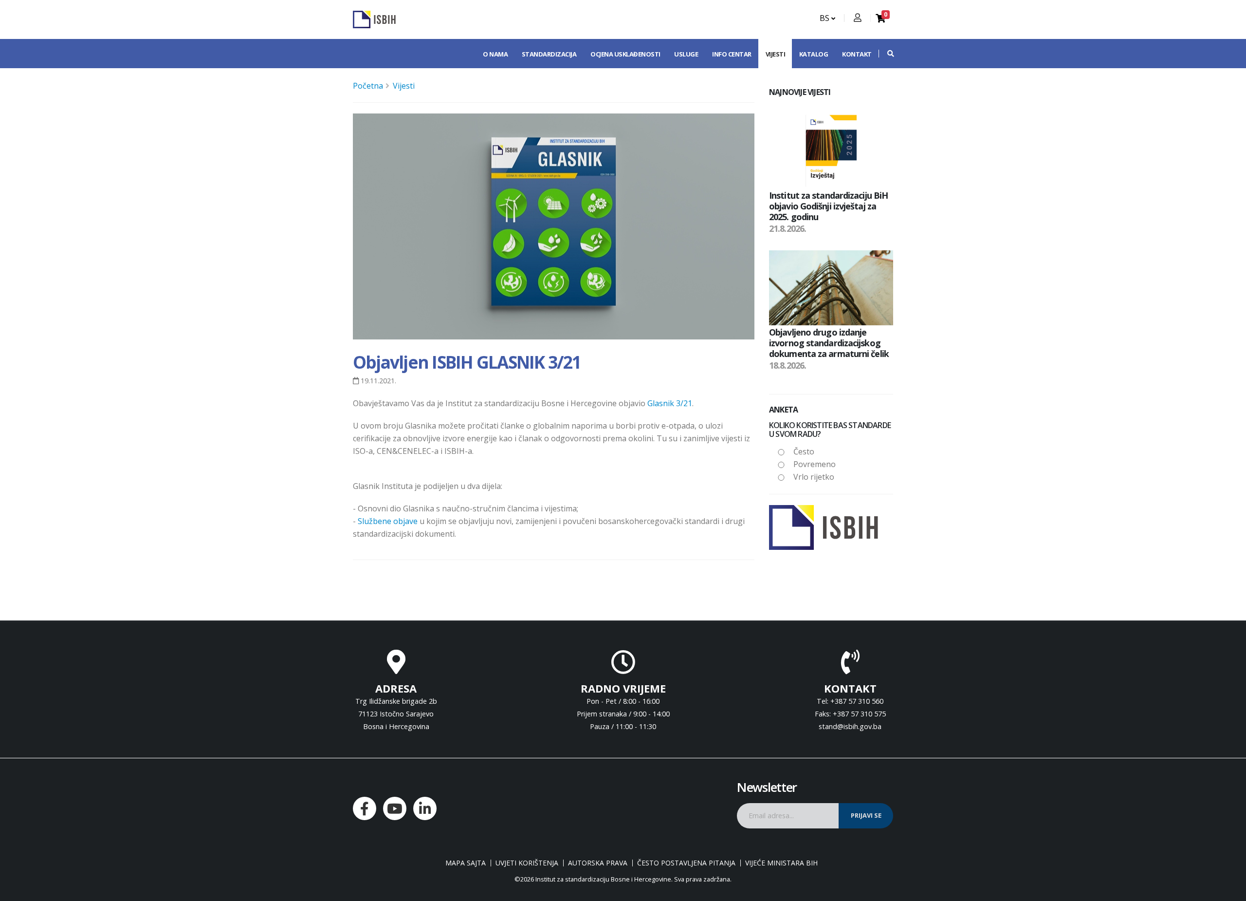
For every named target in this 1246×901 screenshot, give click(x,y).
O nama (495, 54)
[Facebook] (364, 808)
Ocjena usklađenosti (625, 54)
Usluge (686, 54)
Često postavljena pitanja (686, 863)
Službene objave (388, 521)
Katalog (813, 54)
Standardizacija (549, 54)
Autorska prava (597, 863)
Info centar (731, 54)
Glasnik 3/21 (669, 403)
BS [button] (825, 18)
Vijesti (776, 54)
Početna (368, 85)
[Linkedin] (425, 808)
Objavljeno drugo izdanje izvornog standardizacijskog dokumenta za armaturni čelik (829, 342)
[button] (886, 53)
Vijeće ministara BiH (781, 863)
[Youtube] (394, 808)
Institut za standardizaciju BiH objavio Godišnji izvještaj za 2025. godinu (828, 205)
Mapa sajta (465, 863)
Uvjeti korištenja (526, 863)
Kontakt (857, 54)
